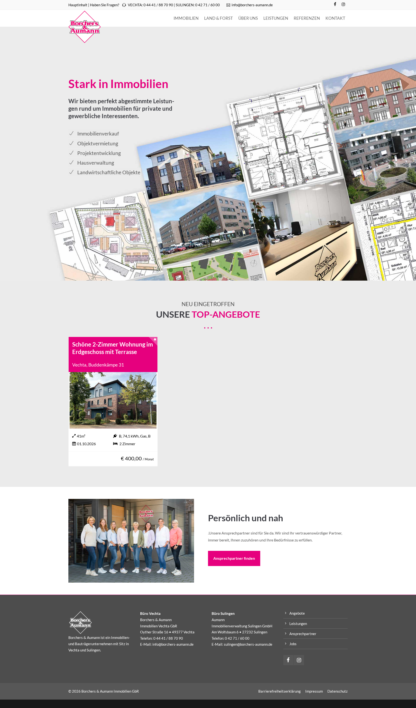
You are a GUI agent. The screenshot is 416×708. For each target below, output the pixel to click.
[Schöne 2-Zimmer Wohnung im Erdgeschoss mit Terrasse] (113, 400)
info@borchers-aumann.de (252, 5)
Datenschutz (337, 691)
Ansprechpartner (302, 633)
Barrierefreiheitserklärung (279, 691)
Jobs (293, 644)
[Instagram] (343, 4)
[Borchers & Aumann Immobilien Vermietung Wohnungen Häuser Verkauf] (84, 27)
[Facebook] (335, 4)
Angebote (297, 613)
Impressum (314, 691)
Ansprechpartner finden (234, 558)
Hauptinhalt (77, 5)
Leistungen (298, 623)
